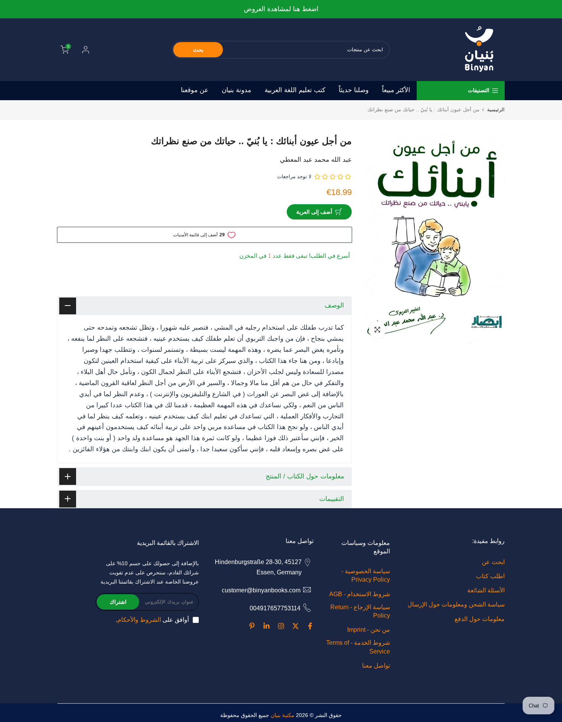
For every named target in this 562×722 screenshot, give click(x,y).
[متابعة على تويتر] (295, 626)
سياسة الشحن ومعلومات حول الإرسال (456, 604)
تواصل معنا (376, 665)
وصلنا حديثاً (354, 90)
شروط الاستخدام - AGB (359, 594)
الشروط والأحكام (139, 619)
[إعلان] (281, 9)
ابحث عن (493, 562)
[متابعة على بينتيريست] (252, 626)
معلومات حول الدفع (480, 619)
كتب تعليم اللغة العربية (295, 90)
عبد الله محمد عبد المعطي (316, 159)
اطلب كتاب (490, 576)
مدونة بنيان (236, 90)
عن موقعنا (194, 90)
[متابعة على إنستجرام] (281, 626)
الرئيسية (496, 109)
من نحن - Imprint (368, 629)
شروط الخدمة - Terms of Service (358, 646)
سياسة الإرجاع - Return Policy (360, 611)
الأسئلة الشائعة (486, 590)
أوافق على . (152, 619)
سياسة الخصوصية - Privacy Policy (365, 575)
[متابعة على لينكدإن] (266, 626)
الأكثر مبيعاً (396, 90)
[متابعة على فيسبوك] (310, 626)
